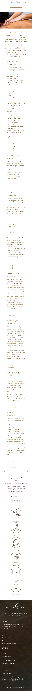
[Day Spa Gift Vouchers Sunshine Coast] (16, 572)
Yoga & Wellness (8, 660)
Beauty (16, 521)
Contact (5, 670)
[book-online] (16, 586)
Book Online (7, 673)
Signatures (6, 657)
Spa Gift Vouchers (9, 663)
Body (16, 536)
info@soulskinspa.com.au (9, 643)
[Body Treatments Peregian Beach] (16, 527)
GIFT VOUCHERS (16, 580)
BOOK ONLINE (16, 595)
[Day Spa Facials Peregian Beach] (16, 542)
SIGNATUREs (16, 565)
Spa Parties (6, 667)
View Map (5, 628)
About (4, 653)
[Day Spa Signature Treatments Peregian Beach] (16, 557)
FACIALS (16, 551)
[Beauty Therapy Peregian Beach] (16, 513)
